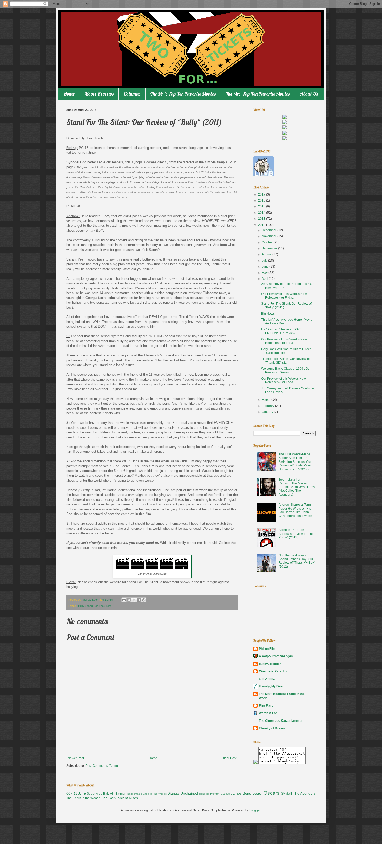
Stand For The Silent (98, 605)
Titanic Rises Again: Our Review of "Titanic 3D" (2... (285, 360)
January (268, 412)
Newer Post (76, 758)
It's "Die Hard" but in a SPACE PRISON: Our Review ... (282, 331)
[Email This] (124, 599)
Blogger (254, 810)
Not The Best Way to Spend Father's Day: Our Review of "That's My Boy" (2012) (297, 561)
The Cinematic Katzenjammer (281, 721)
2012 (262, 225)
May (265, 273)
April (265, 279)
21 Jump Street (84, 793)
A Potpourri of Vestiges (276, 656)
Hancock (204, 793)
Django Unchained (182, 793)
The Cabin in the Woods (83, 798)
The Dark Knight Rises (119, 798)
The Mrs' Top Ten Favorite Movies (258, 94)
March (266, 399)
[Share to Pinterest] (143, 599)
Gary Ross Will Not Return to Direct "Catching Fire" (286, 351)
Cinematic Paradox (273, 671)
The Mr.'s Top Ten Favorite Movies (183, 94)
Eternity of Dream (272, 728)
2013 (262, 218)
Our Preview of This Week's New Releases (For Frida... (284, 341)
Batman (120, 793)
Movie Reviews (99, 94)
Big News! (268, 313)
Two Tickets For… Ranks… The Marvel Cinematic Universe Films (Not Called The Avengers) (297, 487)
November (269, 236)
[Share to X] (133, 599)
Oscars (272, 793)
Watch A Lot (268, 713)
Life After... (267, 679)
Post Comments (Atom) (101, 766)
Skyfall (286, 793)
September (270, 248)
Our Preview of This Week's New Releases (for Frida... (284, 295)
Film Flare (266, 705)
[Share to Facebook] (138, 599)
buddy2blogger (270, 664)
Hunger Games (220, 793)
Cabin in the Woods (155, 793)
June (265, 266)
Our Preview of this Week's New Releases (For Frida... (283, 380)
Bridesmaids (134, 793)
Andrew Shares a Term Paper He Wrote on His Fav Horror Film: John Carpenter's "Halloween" (296, 510)
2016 (262, 200)
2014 (262, 213)
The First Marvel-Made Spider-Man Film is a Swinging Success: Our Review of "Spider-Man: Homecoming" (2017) (295, 461)
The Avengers (304, 793)
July (265, 260)
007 (69, 793)
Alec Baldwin (105, 793)
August (267, 254)
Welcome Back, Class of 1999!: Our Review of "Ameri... (286, 370)
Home (69, 94)
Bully (81, 605)
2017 (262, 194)
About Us (309, 94)
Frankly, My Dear (271, 686)
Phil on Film (267, 649)
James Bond (241, 793)
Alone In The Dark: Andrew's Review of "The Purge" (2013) (296, 533)
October (268, 242)
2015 (262, 206)
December (269, 230)
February (268, 406)
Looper (258, 793)
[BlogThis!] (128, 599)
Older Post (229, 758)
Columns (132, 94)
